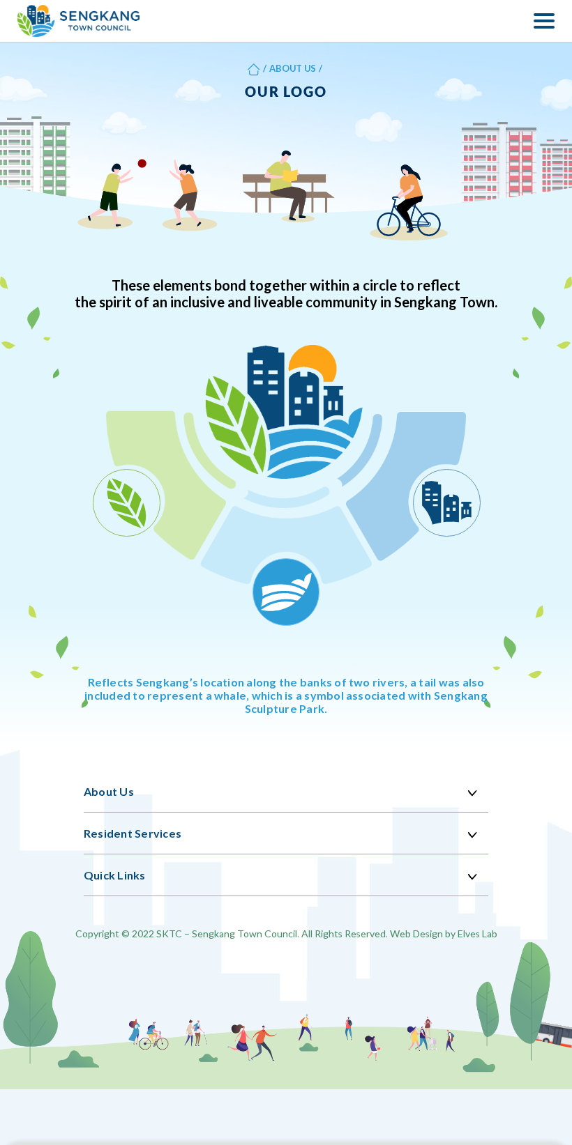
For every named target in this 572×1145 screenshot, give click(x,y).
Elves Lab (477, 933)
